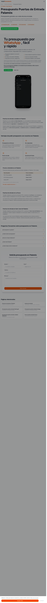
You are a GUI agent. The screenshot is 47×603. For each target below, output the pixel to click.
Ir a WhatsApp (9, 70)
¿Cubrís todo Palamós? (23, 241)
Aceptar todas (20, 600)
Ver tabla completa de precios (9, 184)
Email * (25, 264)
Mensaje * (6, 275)
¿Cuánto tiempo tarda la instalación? (23, 245)
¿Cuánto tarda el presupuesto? (23, 233)
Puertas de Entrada (8, 4)
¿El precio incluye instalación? (23, 237)
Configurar (42, 600)
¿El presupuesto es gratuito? (23, 229)
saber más (16, 70)
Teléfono (6, 270)
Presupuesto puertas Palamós (10, 28)
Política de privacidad (34, 597)
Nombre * (6, 264)
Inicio (2, 4)
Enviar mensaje (23, 288)
